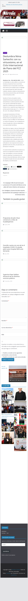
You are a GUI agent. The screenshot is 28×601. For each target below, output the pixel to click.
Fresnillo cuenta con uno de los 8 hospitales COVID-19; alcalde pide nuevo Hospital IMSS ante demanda (14, 248)
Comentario (5, 301)
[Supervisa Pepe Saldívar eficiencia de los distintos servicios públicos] (14, 260)
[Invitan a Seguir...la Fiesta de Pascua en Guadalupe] (20, 419)
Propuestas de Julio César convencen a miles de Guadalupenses (11, 220)
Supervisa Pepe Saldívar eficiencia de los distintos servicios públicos (11, 276)
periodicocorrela (14, 74)
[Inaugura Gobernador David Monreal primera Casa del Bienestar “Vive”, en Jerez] (14, 366)
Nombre (4, 320)
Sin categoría (6, 372)
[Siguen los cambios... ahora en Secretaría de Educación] (8, 438)
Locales (5, 52)
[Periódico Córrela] (3, 30)
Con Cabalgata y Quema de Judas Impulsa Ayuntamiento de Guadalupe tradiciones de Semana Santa (13, 193)
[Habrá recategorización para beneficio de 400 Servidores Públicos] (20, 432)
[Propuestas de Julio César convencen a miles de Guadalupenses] (14, 203)
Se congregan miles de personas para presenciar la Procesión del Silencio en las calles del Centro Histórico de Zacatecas (14, 185)
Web (3, 334)
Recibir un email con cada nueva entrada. (14, 357)
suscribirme (6, 551)
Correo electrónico (7, 327)
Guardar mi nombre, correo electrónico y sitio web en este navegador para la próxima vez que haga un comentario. (14, 346)
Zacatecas (4, 531)
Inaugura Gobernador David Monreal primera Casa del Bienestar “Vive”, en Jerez (13, 376)
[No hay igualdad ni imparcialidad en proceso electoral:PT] (8, 416)
